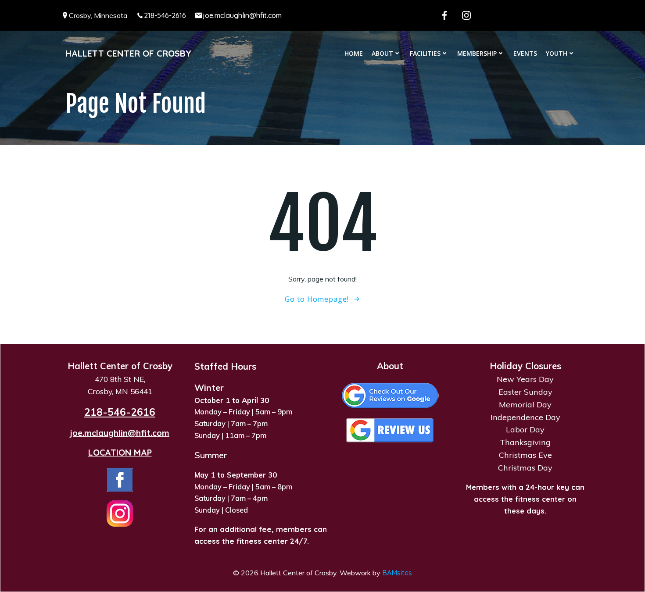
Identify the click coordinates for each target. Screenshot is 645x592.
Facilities (425, 53)
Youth (556, 53)
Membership (477, 53)
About (382, 53)
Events (525, 53)
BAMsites (397, 572)
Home (353, 53)
